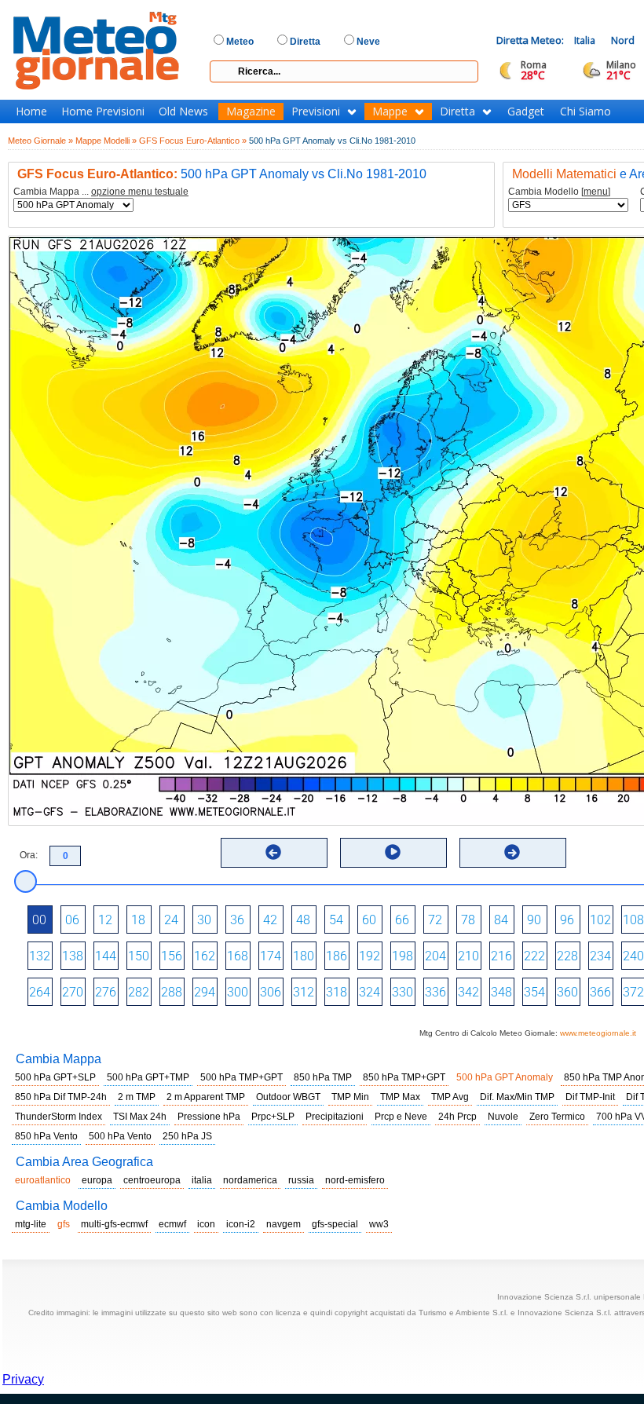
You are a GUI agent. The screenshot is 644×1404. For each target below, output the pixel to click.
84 (501, 919)
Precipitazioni (335, 1116)
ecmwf (172, 1224)
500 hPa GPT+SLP (55, 1077)
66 (402, 919)
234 (600, 956)
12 (105, 919)
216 (501, 956)
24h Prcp (457, 1116)
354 (534, 992)
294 (204, 992)
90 (534, 919)
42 (270, 919)
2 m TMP (137, 1096)
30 (204, 919)
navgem (283, 1224)
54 (336, 919)
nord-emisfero (355, 1180)
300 (237, 992)
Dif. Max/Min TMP (517, 1096)
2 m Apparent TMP (205, 1096)
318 (336, 992)
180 (303, 956)
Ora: (29, 855)
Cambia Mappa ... (100, 192)
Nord (623, 40)
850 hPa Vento (46, 1136)
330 (402, 992)
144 (105, 956)
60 (369, 919)
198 (402, 956)
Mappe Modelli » (106, 140)
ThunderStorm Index (58, 1116)
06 (72, 919)
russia (301, 1180)
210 (468, 956)
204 (435, 956)
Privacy (23, 1379)
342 (468, 992)
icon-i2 (240, 1224)
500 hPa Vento (120, 1136)
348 (501, 992)
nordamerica (250, 1180)
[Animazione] (393, 852)
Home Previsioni (103, 111)
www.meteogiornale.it (598, 1033)
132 (39, 956)
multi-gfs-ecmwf (114, 1224)
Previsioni (315, 111)
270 (72, 992)
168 (237, 956)
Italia (584, 40)
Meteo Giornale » (40, 140)
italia (202, 1180)
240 (633, 956)
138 (72, 956)
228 (567, 956)
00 (39, 919)
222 (534, 956)
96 (567, 919)
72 (435, 919)
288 (171, 992)
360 (567, 992)
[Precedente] (273, 852)
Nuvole (503, 1116)
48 (303, 919)
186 (336, 956)
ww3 (379, 1224)
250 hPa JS (187, 1136)
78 (468, 919)
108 (633, 919)
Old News (183, 111)
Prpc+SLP (273, 1116)
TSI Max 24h (139, 1116)
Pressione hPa (208, 1116)
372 (633, 992)
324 (369, 992)
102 (600, 919)
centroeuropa (152, 1180)
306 (270, 992)
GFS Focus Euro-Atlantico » (193, 140)
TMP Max (400, 1096)
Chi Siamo (585, 111)
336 (435, 992)
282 (138, 992)
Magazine (251, 111)
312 (303, 992)
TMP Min (350, 1096)
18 (138, 919)
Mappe (390, 111)
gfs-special (335, 1224)
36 (237, 919)
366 (600, 992)
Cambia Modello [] (559, 192)
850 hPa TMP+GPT (404, 1077)
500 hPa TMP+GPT (241, 1077)
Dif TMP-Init (590, 1096)
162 (204, 956)
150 (138, 956)
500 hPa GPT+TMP (148, 1077)
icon (206, 1224)
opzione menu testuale (139, 191)
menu (596, 191)
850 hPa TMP (323, 1077)
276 (105, 992)
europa (97, 1180)
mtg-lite (30, 1224)
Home (31, 111)
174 (270, 956)
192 (369, 956)
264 (39, 992)
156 (171, 956)
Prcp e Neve (401, 1116)
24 (171, 919)
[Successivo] (512, 852)
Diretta (457, 111)
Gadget (525, 111)
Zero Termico (557, 1116)
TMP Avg (450, 1096)
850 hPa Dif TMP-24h (61, 1096)
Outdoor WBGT (288, 1096)
